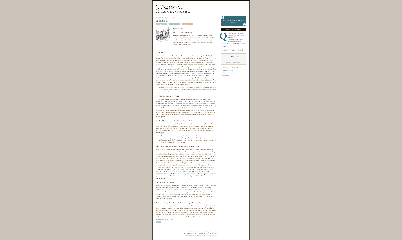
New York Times (178, 196)
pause (239, 50)
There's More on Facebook (229, 72)
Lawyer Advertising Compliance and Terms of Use (205, 235)
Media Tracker (226, 75)
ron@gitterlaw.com (236, 62)
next (233, 50)
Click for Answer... (227, 47)
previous (226, 50)
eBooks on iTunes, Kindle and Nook (231, 67)
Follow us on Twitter (228, 70)
